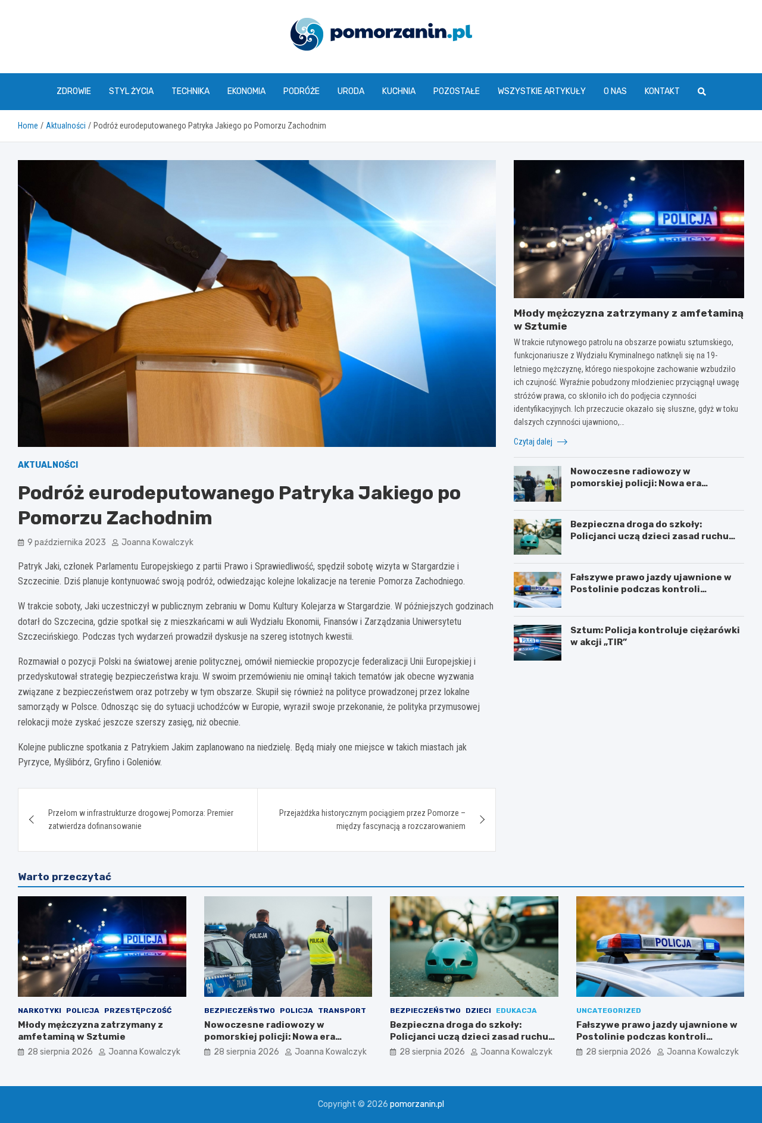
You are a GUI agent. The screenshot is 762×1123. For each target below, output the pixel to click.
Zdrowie (74, 91)
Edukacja (516, 1010)
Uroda (351, 91)
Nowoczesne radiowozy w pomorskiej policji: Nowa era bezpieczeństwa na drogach (636, 483)
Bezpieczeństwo (239, 1010)
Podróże (301, 91)
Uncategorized (608, 1010)
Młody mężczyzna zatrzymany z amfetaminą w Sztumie (90, 1030)
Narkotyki (39, 1010)
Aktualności (48, 465)
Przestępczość (137, 1010)
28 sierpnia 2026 (60, 1052)
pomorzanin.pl (417, 1104)
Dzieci (478, 1010)
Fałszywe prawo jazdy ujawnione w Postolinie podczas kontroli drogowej (651, 589)
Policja (82, 1010)
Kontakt (662, 91)
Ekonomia (246, 91)
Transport (342, 1010)
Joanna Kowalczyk (157, 542)
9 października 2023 (66, 542)
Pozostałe (456, 91)
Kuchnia (399, 91)
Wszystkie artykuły (542, 91)
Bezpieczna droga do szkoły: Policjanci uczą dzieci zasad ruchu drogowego (649, 536)
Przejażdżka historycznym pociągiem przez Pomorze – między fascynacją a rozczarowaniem (372, 819)
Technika (190, 91)
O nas (615, 91)
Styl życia (131, 91)
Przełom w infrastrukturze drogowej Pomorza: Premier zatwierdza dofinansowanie (140, 819)
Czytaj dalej (534, 441)
